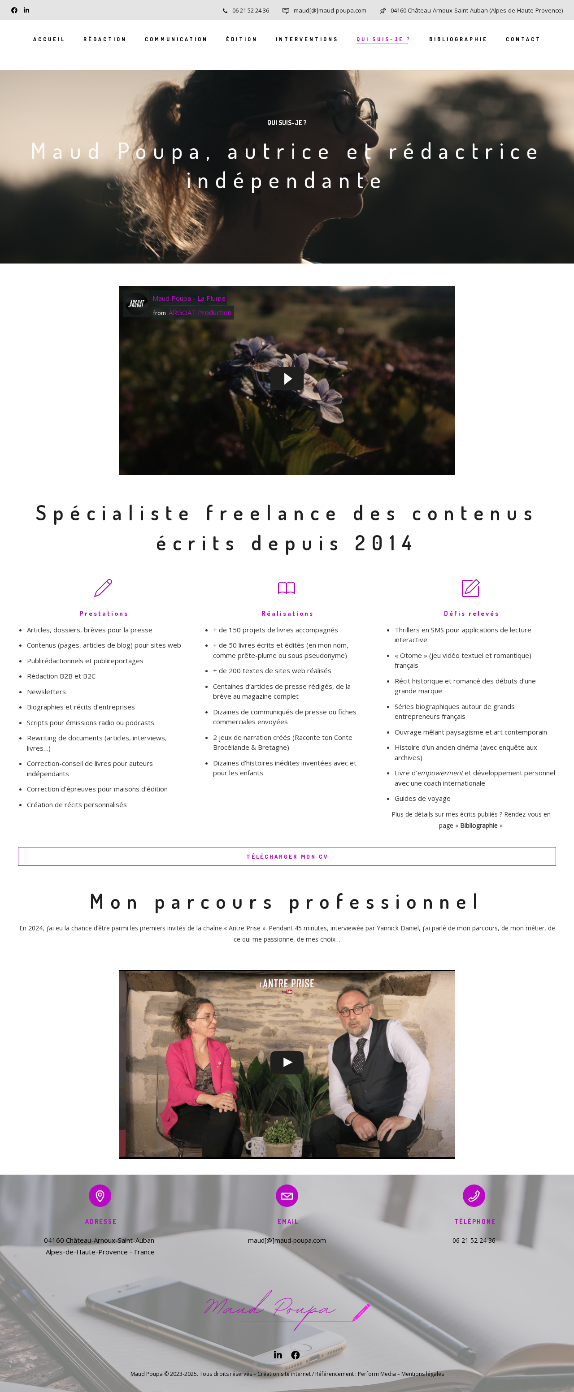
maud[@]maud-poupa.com (330, 10)
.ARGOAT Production (199, 312)
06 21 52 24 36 (250, 10)
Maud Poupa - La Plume (189, 298)
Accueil (49, 39)
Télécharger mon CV (287, 856)
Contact (523, 39)
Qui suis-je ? (384, 39)
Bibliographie (458, 39)
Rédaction (105, 39)
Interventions (307, 39)
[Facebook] (16, 9)
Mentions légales (422, 1374)
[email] (295, 1357)
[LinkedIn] (28, 9)
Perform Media (377, 1374)
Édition (242, 39)
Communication (176, 39)
